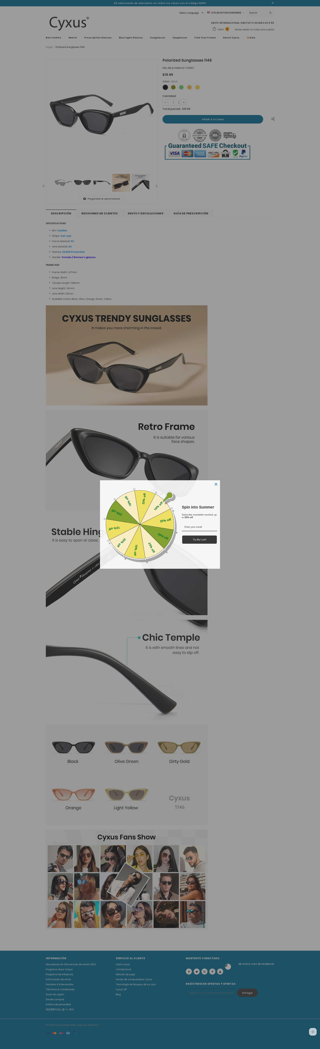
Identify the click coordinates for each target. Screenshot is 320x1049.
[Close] (216, 484)
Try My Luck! (199, 539)
